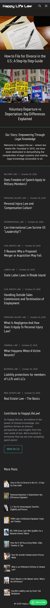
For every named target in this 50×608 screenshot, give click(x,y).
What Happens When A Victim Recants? (22, 352)
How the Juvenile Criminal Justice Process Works (27, 556)
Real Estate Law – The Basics (22, 398)
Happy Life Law (17, 6)
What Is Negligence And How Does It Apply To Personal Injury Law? (23, 326)
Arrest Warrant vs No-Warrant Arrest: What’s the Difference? (27, 580)
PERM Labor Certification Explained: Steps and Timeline (27, 520)
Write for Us (13, 449)
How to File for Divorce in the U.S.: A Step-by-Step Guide (25, 58)
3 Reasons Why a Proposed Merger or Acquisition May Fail (22, 253)
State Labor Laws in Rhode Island (24, 275)
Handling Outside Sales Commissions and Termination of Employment (24, 299)
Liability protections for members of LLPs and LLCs (24, 376)
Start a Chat (40, 602)
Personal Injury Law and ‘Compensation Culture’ (18, 205)
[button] (40, 6)
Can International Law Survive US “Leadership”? (24, 229)
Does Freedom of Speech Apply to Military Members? (24, 181)
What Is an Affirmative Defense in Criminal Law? (28, 568)
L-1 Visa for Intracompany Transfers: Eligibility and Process (24, 508)
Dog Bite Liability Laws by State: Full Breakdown (26, 592)
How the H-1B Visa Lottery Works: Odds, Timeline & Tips (26, 544)
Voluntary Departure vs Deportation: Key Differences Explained (25, 113)
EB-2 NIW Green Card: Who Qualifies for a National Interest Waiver (26, 532)
